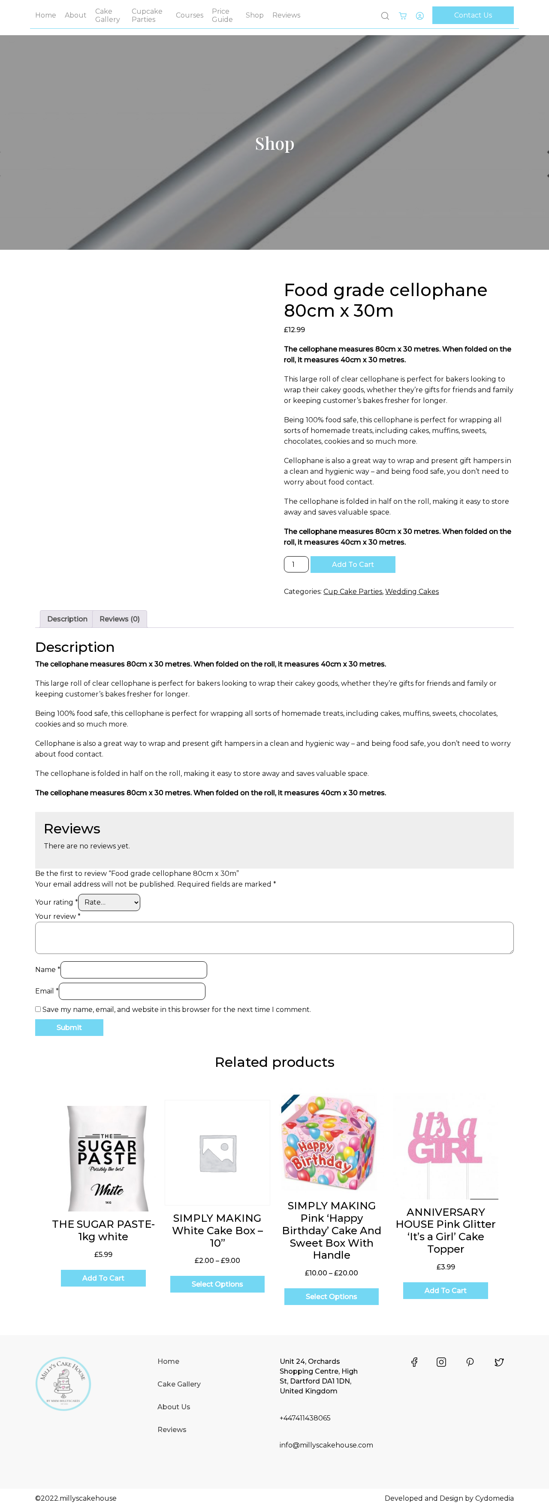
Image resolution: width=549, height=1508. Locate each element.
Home (45, 15)
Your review (58, 916)
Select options (217, 1284)
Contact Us (473, 15)
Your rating (56, 902)
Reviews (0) (120, 619)
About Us (173, 1407)
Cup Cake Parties (352, 591)
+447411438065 (305, 1418)
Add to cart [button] (103, 1278)
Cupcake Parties (147, 15)
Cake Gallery (107, 15)
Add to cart (353, 564)
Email (47, 991)
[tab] (67, 619)
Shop (255, 15)
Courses (189, 15)
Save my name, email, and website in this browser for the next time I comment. (176, 1009)
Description (67, 619)
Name (47, 970)
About (76, 15)
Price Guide (222, 15)
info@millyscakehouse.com (326, 1445)
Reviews (286, 15)
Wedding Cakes (412, 591)
